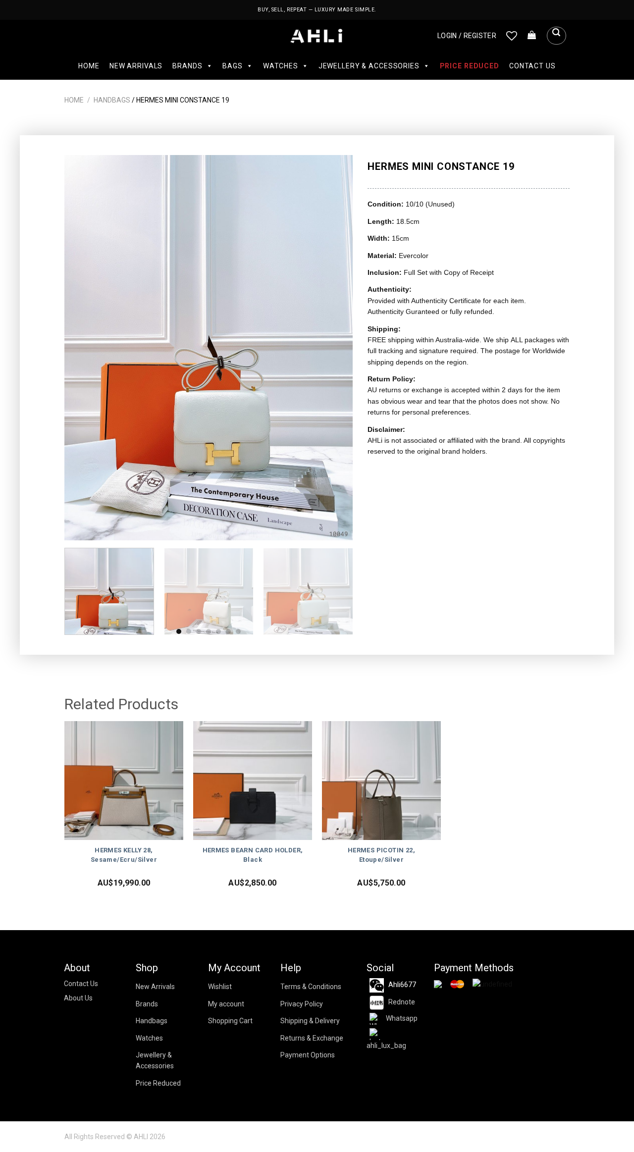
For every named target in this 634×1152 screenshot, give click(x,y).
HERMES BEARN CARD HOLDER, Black (253, 854)
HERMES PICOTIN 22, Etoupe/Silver (381, 854)
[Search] (556, 36)
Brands (187, 66)
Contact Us (532, 66)
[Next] (335, 347)
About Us (78, 998)
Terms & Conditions (310, 987)
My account (226, 1004)
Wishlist (220, 987)
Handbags (112, 100)
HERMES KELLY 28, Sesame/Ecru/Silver (124, 854)
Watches (280, 66)
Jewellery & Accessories (369, 66)
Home (88, 66)
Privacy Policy (301, 1004)
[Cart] (532, 36)
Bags (232, 66)
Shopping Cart (230, 1021)
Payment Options (307, 1055)
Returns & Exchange (311, 1038)
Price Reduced (469, 66)
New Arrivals (135, 66)
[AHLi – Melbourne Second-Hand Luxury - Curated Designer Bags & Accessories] (317, 36)
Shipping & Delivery (310, 1021)
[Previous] (83, 347)
